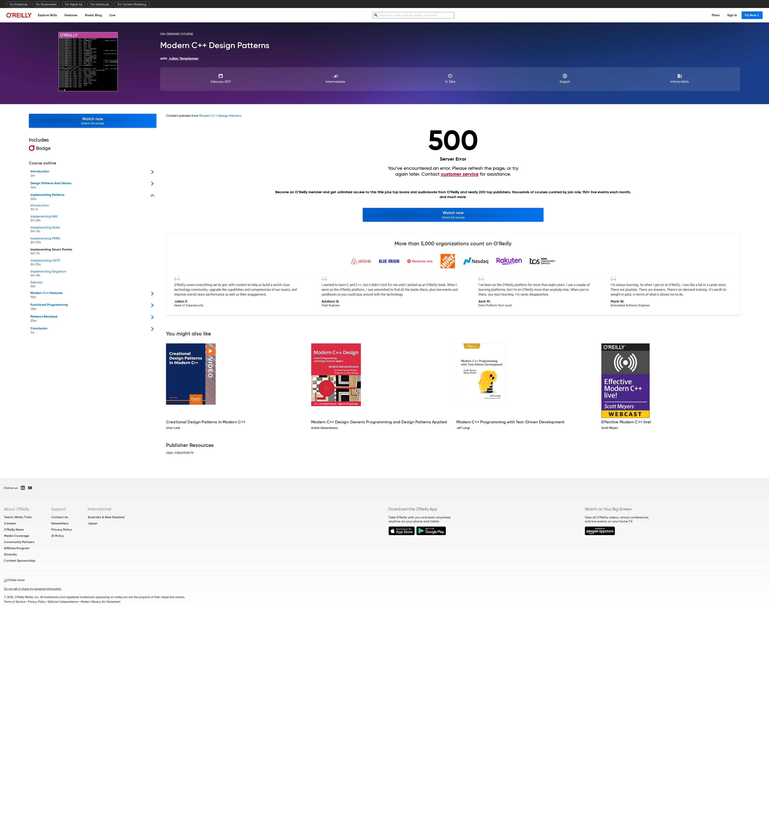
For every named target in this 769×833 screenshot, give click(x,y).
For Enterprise (18, 4)
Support (58, 509)
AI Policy (57, 536)
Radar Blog (93, 15)
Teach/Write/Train (18, 517)
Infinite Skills (679, 82)
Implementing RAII (43, 218)
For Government (46, 4)
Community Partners (19, 542)
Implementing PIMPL (45, 240)
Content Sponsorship (19, 560)
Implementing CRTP (45, 262)
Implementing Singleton (48, 273)
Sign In (732, 15)
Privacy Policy (61, 529)
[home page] (19, 15)
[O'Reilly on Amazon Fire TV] (600, 534)
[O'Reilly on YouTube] (30, 488)
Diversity (10, 554)
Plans (716, 15)
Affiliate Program (16, 548)
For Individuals (100, 4)
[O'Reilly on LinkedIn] (23, 488)
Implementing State (45, 229)
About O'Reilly (16, 509)
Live (112, 15)
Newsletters (59, 523)
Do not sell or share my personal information (32, 589)
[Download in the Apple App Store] (402, 534)
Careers (10, 523)
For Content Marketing (132, 4)
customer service (460, 174)
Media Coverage (16, 536)
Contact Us (59, 517)
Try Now (750, 15)
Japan (92, 523)
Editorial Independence (63, 602)
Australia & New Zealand (106, 517)
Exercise (36, 284)
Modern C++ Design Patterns (220, 116)
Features (70, 15)
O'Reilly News (14, 529)
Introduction (39, 207)
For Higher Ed (73, 4)
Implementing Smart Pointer (51, 251)
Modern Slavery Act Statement (100, 602)
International (99, 509)
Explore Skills (47, 15)
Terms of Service (14, 602)
